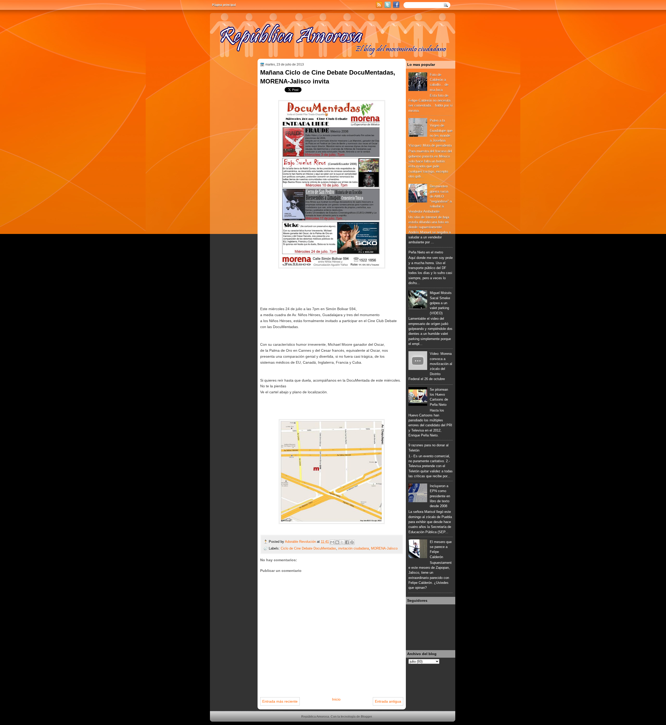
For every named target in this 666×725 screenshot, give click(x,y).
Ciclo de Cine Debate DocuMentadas (308, 548)
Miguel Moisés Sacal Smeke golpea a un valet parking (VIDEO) (441, 303)
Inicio (336, 699)
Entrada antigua (388, 701)
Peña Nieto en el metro (425, 252)
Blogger (366, 717)
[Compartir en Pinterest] (352, 542)
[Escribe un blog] (337, 542)
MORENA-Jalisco (384, 548)
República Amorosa (315, 717)
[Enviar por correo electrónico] (332, 542)
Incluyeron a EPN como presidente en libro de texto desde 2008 (440, 496)
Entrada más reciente (280, 701)
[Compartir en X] (342, 542)
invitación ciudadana (353, 548)
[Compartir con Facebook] (347, 542)
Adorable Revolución (301, 542)
